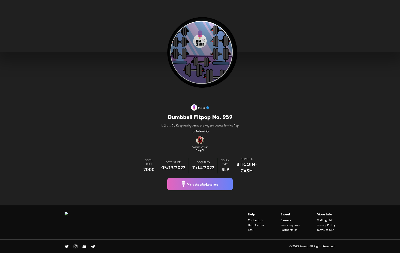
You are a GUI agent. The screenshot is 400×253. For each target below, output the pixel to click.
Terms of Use (325, 230)
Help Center (256, 225)
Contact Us (255, 220)
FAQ (251, 230)
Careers (286, 220)
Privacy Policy (326, 225)
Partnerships (289, 230)
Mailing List (324, 220)
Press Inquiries (290, 225)
